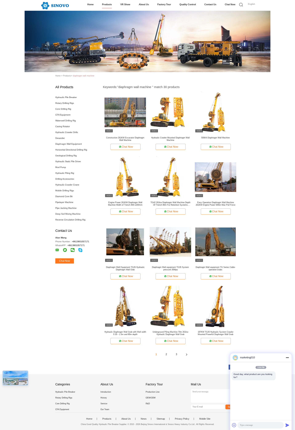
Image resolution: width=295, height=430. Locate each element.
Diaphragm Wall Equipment (68, 144)
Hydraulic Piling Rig (64, 173)
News (144, 419)
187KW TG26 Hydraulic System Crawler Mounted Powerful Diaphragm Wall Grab (215, 333)
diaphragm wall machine (83, 76)
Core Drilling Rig (63, 109)
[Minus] (287, 357)
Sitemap (161, 419)
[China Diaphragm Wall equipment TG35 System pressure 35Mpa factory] (170, 241)
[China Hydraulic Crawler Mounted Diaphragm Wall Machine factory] (170, 112)
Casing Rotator (62, 126)
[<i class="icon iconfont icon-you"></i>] (186, 354)
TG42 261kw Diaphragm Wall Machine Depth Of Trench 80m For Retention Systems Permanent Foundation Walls (170, 203)
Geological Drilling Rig (66, 155)
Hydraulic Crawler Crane (67, 184)
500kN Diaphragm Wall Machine (215, 138)
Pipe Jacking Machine (66, 208)
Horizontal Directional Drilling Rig (71, 149)
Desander (60, 138)
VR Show (125, 4)
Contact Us (210, 4)
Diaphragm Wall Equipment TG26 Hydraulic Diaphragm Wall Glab (125, 268)
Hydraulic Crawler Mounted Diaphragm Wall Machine (170, 139)
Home (90, 4)
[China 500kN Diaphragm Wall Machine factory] (215, 112)
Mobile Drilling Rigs (64, 190)
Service (103, 403)
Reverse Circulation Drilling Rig (70, 219)
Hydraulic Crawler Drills (66, 132)
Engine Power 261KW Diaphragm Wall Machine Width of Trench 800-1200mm (125, 203)
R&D (148, 403)
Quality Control (187, 4)
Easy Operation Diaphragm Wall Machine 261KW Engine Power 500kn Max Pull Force (215, 203)
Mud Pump (60, 167)
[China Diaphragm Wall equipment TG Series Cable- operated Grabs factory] (215, 241)
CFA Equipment (62, 115)
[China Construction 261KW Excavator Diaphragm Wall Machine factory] (125, 112)
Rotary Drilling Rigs (64, 103)
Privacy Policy (182, 419)
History (103, 398)
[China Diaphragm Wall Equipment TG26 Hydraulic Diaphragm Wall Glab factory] (125, 241)
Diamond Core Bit (64, 196)
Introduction (105, 392)
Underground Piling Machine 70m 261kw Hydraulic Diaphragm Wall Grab (170, 333)
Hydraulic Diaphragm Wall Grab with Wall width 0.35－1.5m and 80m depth (125, 333)
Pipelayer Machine (64, 202)
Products (107, 4)
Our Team (104, 409)
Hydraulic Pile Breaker (66, 97)
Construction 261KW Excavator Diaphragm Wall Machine (125, 139)
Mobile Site (204, 419)
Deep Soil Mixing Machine (68, 214)
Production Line (152, 392)
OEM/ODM (150, 398)
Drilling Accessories (64, 179)
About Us (144, 4)
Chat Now (230, 4)
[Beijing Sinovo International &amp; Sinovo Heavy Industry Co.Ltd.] (55, 5)
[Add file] (234, 425)
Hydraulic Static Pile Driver (68, 161)
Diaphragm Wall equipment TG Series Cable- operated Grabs (215, 268)
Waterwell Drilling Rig (65, 120)
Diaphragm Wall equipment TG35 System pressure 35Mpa (170, 268)
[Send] (287, 425)
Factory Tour (164, 4)
